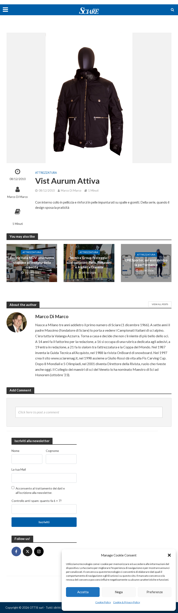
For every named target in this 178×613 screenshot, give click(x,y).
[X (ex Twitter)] (27, 551)
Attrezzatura (46, 172)
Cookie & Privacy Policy (126, 602)
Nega (119, 592)
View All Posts (160, 304)
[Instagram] (39, 551)
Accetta (83, 592)
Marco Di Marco (17, 197)
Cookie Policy (103, 602)
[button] (169, 555)
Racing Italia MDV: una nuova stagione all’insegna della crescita (32, 262)
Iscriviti (44, 522)
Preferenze (155, 592)
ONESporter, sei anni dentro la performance (146, 262)
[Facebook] (16, 551)
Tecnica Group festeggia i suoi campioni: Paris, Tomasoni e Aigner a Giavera (89, 262)
